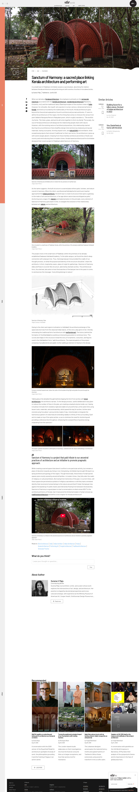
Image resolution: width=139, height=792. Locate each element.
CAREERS (11, 787)
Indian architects (49, 194)
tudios (85, 786)
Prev (33, 162)
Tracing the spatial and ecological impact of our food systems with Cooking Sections (70, 736)
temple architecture (59, 102)
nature (43, 204)
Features (45, 71)
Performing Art (54, 546)
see (2, 105)
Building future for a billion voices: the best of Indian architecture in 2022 (115, 108)
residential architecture (75, 102)
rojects (101, 789)
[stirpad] (134, 4)
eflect (52, 789)
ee (25, 785)
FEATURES (26, 787)
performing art (71, 332)
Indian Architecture (69, 544)
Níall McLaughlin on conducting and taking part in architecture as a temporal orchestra (43, 736)
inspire (2, 497)
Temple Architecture (65, 546)
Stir (33, 71)
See (38, 71)
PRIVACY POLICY (12, 789)
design (67, 5)
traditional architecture (40, 494)
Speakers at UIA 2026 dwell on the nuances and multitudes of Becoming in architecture (122, 736)
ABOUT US (11, 782)
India (90, 104)
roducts (102, 786)
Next (92, 162)
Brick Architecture (43, 544)
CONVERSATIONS (61, 787)
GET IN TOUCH (12, 785)
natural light (74, 130)
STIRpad (85, 782)
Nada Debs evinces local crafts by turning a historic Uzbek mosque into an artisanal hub (96, 736)
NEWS (31, 787)
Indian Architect (58, 544)
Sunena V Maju (37, 92)
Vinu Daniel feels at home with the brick (114, 126)
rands (85, 789)
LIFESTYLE (36, 787)
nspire (52, 785)
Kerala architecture (52, 99)
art (74, 5)
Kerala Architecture (43, 546)
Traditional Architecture (79, 546)
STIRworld (26, 782)
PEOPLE (51, 787)
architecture (58, 5)
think (2, 301)
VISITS (55, 787)
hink (26, 789)
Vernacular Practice (43, 549)
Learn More (131, 790)
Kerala (34, 109)
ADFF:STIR (81, 5)
